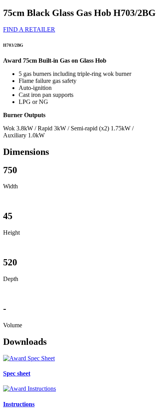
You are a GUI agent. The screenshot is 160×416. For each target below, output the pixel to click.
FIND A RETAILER (29, 29)
